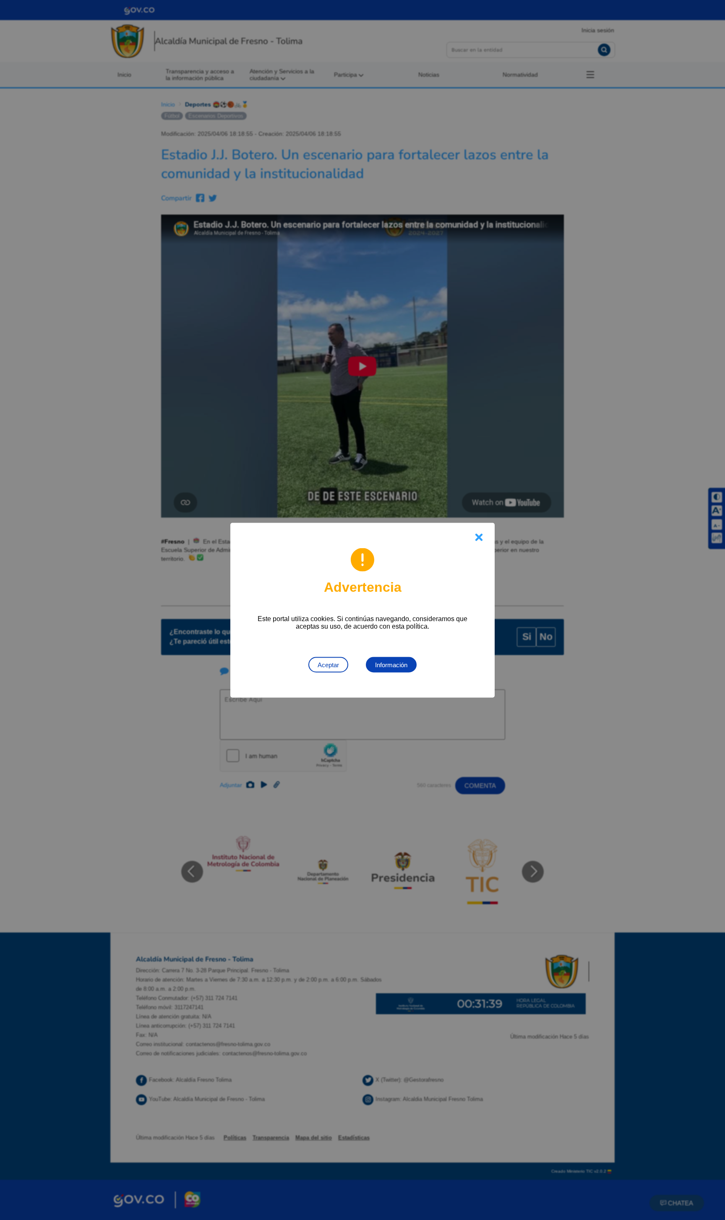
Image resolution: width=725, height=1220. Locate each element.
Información (391, 664)
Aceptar (328, 664)
